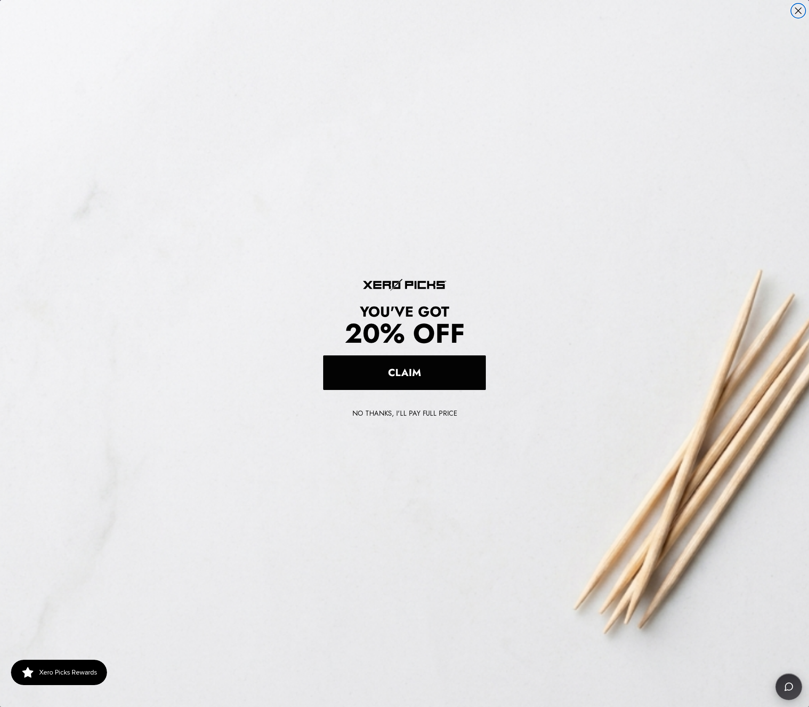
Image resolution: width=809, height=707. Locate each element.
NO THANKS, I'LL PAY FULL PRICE (404, 413)
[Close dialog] (798, 10)
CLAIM (404, 372)
